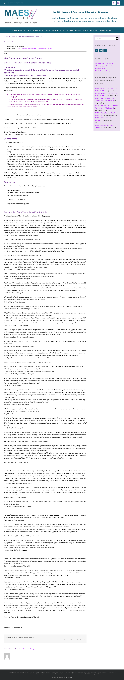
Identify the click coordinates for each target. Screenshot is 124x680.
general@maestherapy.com (14, 3)
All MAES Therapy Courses (25, 49)
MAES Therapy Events (102, 71)
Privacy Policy (38, 672)
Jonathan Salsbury (26, 649)
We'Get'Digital (69, 677)
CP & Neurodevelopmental (43, 49)
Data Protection (47, 672)
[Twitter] (105, 50)
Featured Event (100, 68)
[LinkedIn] (100, 50)
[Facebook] (96, 50)
